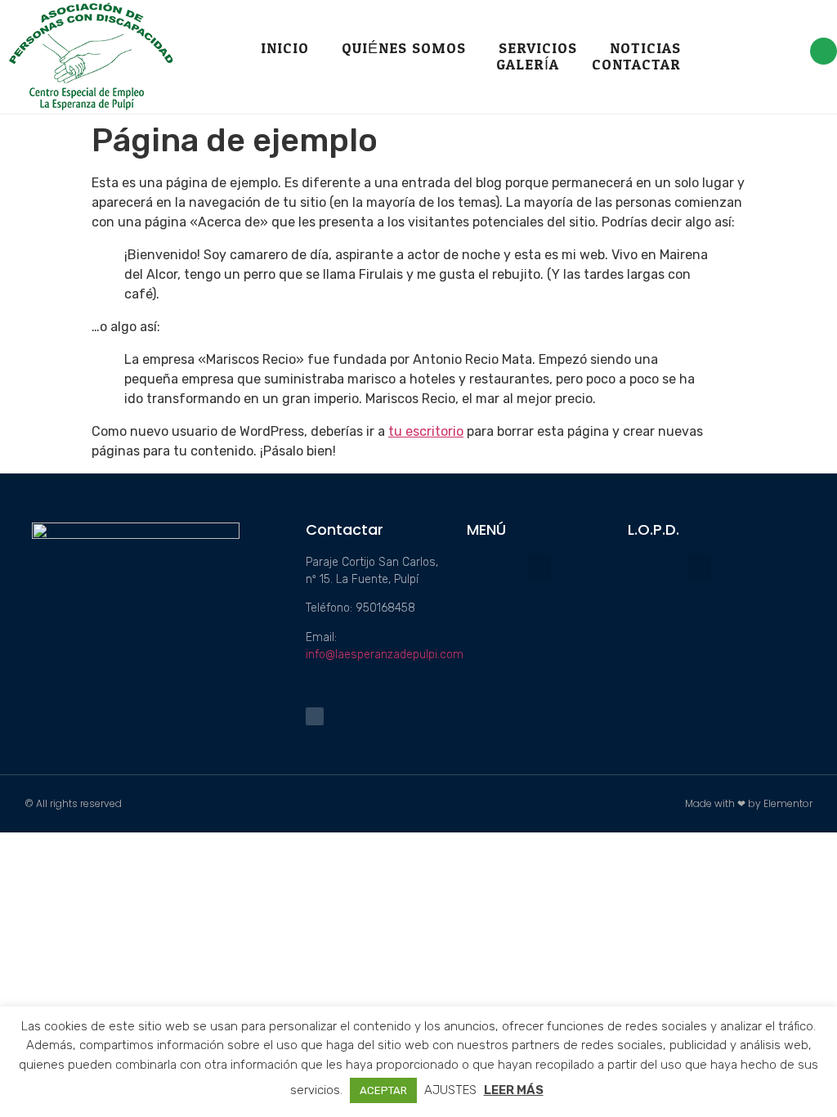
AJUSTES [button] (450, 1090)
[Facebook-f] (823, 51)
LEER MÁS (514, 1090)
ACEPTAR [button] (383, 1090)
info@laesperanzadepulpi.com (384, 655)
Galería (527, 65)
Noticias (645, 49)
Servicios (538, 49)
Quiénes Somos (404, 49)
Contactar (636, 65)
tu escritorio (425, 431)
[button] (539, 567)
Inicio (285, 49)
